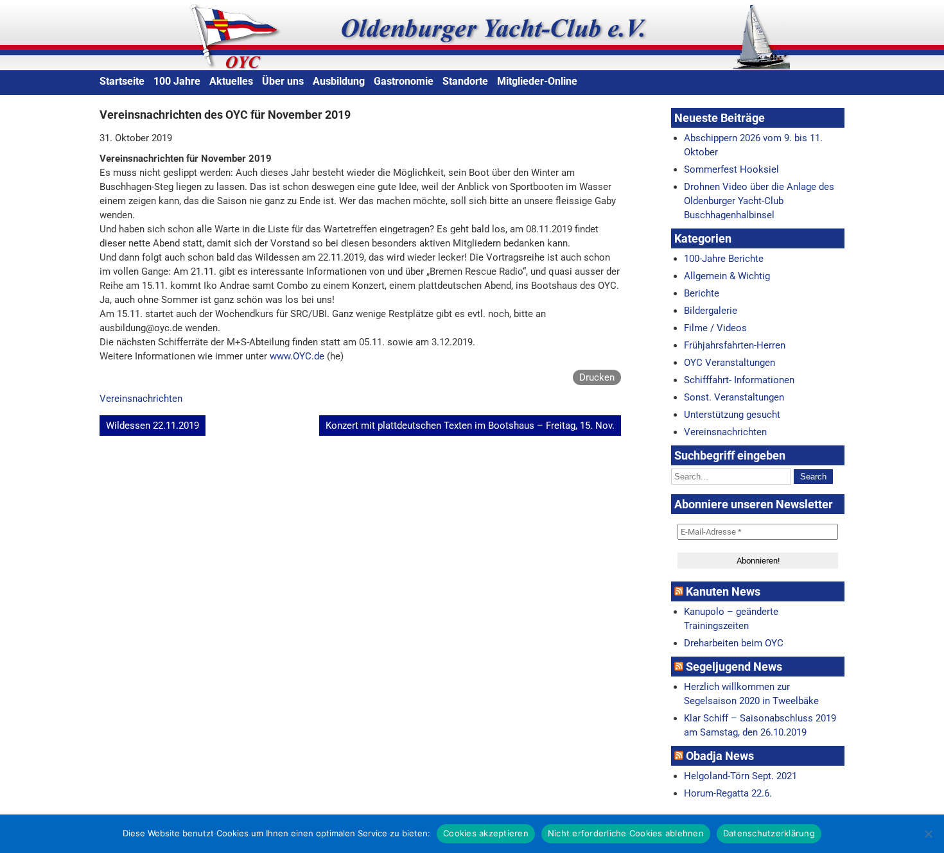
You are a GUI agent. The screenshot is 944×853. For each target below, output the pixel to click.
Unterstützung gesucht (732, 414)
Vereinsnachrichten (141, 398)
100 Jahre (176, 81)
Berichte (701, 293)
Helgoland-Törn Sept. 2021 (740, 776)
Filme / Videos (715, 328)
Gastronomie (403, 81)
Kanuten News (723, 591)
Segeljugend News (734, 666)
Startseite (122, 81)
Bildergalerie (710, 310)
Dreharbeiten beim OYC (733, 643)
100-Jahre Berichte (724, 258)
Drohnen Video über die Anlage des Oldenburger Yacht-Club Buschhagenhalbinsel (759, 201)
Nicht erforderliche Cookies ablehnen (626, 833)
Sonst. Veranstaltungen (734, 397)
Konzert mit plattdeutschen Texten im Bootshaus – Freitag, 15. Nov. (470, 425)
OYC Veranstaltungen (729, 362)
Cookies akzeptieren (486, 833)
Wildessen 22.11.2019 (152, 425)
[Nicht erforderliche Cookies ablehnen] (928, 833)
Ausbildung (339, 81)
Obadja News (720, 756)
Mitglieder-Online (537, 81)
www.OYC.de (297, 356)
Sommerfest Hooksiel (731, 169)
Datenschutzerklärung (769, 833)
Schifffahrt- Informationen (739, 380)
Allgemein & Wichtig (727, 276)
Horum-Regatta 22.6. (728, 793)
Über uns (283, 81)
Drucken (597, 377)
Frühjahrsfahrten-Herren (734, 345)
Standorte (465, 81)
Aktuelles (231, 81)
